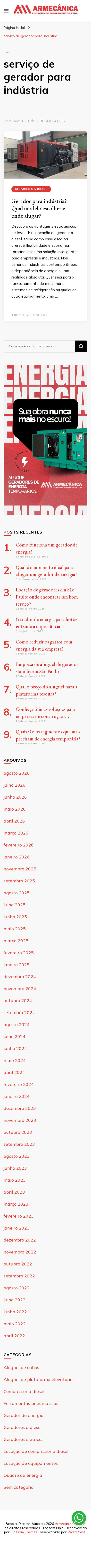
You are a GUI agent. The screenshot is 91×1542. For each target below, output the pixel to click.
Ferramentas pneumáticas (31, 1403)
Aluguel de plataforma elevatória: (39, 1379)
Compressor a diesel (24, 1391)
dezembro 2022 (20, 1240)
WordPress (76, 1532)
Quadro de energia (23, 1475)
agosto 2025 (17, 893)
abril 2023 (14, 1192)
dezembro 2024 (20, 976)
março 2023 (16, 1204)
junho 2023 (15, 1168)
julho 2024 (14, 1036)
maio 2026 (15, 809)
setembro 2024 (19, 1012)
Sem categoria (19, 1487)
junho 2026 (15, 797)
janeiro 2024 (17, 1096)
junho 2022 (15, 1312)
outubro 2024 (18, 1000)
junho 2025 (15, 917)
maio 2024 (15, 1060)
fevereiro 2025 (19, 952)
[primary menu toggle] (6, 10)
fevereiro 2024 (19, 1084)
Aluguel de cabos (21, 1367)
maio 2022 (15, 1324)
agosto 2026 (17, 773)
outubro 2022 (18, 1264)
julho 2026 (14, 785)
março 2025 (16, 940)
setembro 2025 (19, 881)
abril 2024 (14, 1072)
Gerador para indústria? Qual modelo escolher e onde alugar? (39, 208)
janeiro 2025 (17, 964)
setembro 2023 (19, 1144)
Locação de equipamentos (31, 1463)
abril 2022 (14, 1336)
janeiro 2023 (17, 1228)
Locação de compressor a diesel (36, 1451)
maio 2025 (15, 929)
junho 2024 (15, 1048)
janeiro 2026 (17, 857)
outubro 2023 (18, 1132)
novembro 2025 (20, 869)
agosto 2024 (17, 1024)
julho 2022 (14, 1300)
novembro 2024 (20, 988)
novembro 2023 (20, 1120)
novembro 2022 (20, 1252)
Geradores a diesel (31, 189)
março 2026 (16, 833)
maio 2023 (15, 1180)
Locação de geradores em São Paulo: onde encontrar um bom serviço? (47, 597)
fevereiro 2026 (19, 845)
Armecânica (64, 1523)
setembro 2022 (19, 1276)
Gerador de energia (24, 1415)
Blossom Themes (23, 1532)
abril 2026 (14, 821)
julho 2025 (14, 905)
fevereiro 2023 (19, 1216)
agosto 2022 (17, 1288)
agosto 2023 (17, 1156)
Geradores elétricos (23, 1439)
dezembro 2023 (20, 1108)
